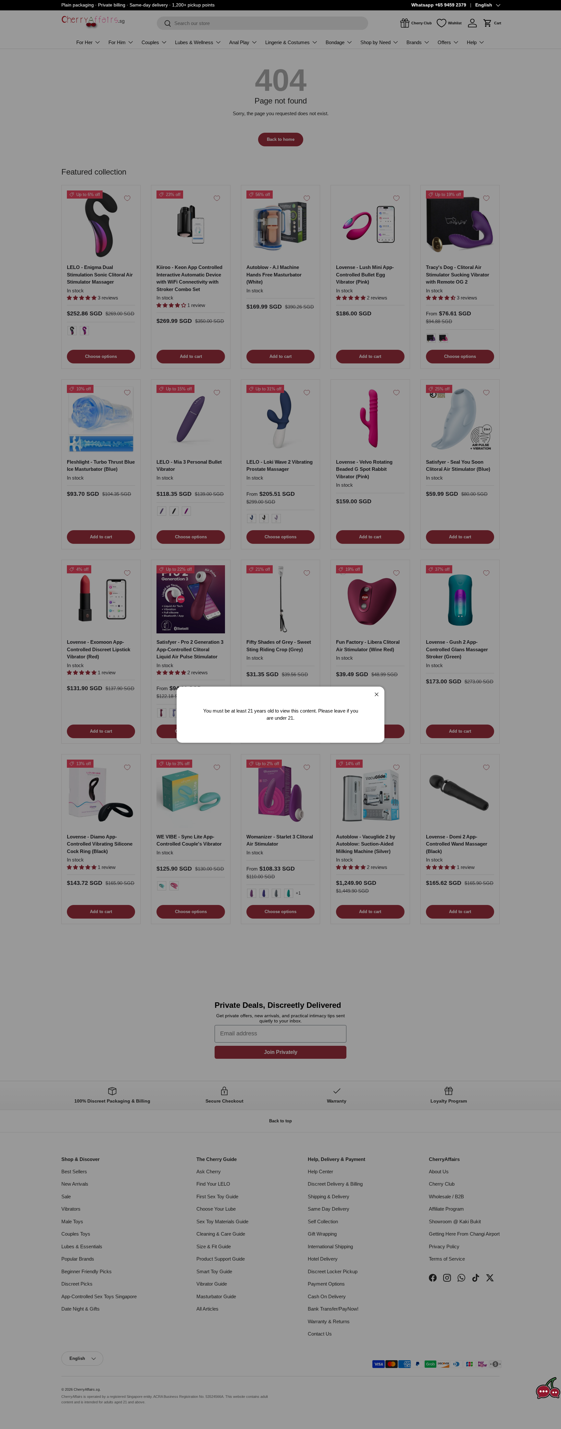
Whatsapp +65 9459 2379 (438, 5)
